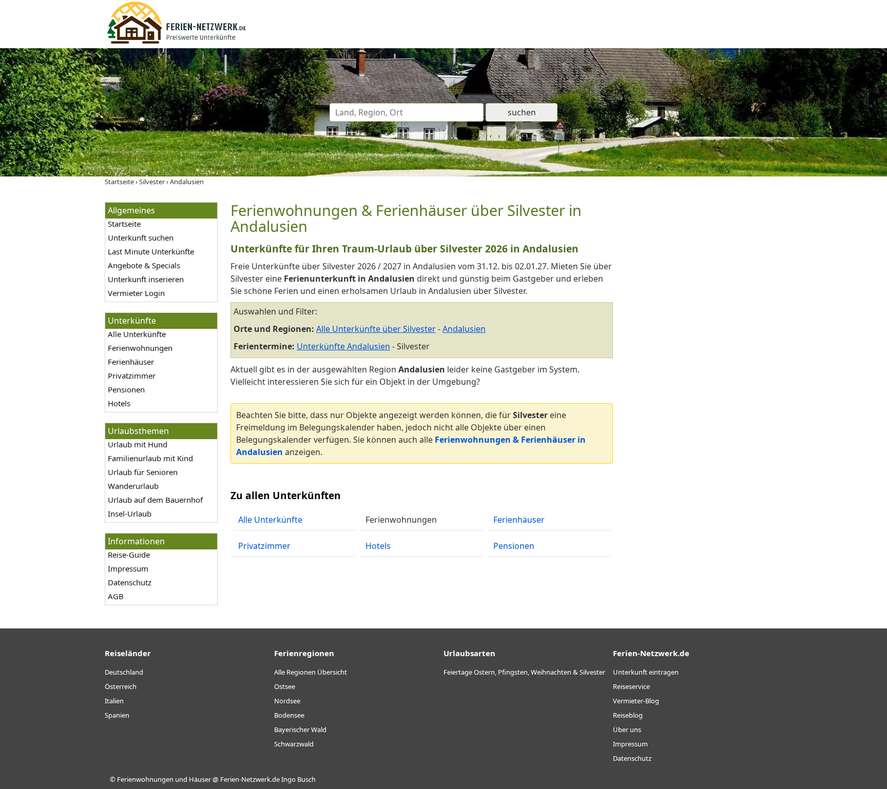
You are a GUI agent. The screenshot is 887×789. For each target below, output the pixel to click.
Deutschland (124, 672)
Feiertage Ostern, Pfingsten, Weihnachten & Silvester (524, 672)
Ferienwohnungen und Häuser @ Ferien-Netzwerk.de (198, 779)
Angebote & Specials (144, 265)
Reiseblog (628, 715)
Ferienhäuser (131, 362)
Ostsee (284, 686)
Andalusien (464, 328)
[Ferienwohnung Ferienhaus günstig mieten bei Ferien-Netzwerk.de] (176, 42)
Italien (114, 700)
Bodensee (289, 715)
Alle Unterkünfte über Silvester (376, 328)
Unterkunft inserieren (146, 279)
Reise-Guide (129, 554)
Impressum (128, 568)
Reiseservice (631, 686)
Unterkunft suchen (140, 237)
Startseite (124, 224)
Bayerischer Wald (300, 729)
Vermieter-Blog (636, 700)
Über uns (627, 729)
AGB (116, 596)
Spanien (117, 715)
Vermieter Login (136, 293)
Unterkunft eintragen (646, 672)
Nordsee (287, 700)
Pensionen (126, 389)
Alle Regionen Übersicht (310, 672)
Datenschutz (129, 582)
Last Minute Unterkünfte (151, 251)
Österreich (121, 686)
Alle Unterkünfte (137, 334)
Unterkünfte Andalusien (343, 346)
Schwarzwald (294, 743)
